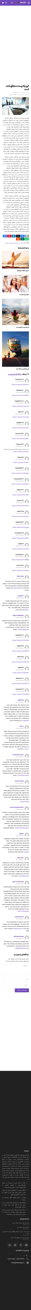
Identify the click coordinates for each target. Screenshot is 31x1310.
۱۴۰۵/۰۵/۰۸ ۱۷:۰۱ (20, 648)
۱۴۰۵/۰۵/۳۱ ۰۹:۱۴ (20, 884)
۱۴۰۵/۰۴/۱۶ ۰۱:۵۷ (20, 535)
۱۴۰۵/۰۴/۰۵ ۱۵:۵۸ (19, 492)
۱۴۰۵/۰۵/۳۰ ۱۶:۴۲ (19, 783)
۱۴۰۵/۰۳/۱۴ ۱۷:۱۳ (20, 381)
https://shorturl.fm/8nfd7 (20, 428)
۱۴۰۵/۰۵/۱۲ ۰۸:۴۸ (19, 670)
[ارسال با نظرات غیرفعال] (15, 252)
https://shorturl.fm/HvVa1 (20, 549)
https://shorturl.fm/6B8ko (20, 538)
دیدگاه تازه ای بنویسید (15, 374)
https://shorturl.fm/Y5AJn (20, 517)
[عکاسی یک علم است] (15, 276)
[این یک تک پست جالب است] (15, 332)
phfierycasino (17, 929)
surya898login (24, 802)
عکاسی (21, 243)
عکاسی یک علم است (24, 294)
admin (15, 92)
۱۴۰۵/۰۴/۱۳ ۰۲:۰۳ (20, 524)
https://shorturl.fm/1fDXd (21, 694)
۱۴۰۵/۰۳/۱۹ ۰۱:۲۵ (20, 392)
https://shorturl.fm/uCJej (21, 417)
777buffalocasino (23, 775)
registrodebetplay (23, 630)
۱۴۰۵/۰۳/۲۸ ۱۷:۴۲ (19, 446)
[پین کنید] (9, 236)
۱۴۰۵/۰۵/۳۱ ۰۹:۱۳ (20, 836)
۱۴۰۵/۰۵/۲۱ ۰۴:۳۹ (20, 702)
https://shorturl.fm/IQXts (21, 673)
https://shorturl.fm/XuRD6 (20, 395)
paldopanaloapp (20, 948)
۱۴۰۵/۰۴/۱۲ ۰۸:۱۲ (20, 513)
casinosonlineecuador (22, 828)
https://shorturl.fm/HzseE (20, 571)
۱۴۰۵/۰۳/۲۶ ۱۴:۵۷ (19, 414)
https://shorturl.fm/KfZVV (20, 651)
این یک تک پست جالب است (22, 369)
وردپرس (11, 243)
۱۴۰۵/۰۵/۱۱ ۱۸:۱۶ (20, 659)
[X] (20, 1245)
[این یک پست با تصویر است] (15, 300)
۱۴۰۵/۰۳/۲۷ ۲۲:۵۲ (19, 436)
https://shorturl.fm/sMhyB (20, 560)
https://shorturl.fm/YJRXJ (20, 506)
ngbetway (26, 721)
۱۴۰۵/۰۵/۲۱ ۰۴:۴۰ (20, 728)
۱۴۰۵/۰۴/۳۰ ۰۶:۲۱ (20, 637)
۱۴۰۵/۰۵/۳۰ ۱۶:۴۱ (20, 757)
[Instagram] (6, 2)
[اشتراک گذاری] (22, 236)
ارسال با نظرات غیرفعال (23, 270)
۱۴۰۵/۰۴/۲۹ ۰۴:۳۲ (19, 557)
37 (12, 95)
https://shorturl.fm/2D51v (21, 495)
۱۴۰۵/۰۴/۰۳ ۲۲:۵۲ (19, 481)
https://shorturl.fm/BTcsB (20, 662)
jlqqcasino (25, 876)
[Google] (15, 1245)
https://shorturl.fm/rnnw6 (20, 406)
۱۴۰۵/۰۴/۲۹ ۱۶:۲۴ (20, 578)
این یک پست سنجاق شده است (20, 1238)
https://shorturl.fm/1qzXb (21, 527)
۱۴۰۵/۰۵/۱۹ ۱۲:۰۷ (20, 691)
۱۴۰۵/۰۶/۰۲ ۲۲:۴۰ (20, 938)
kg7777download (23, 911)
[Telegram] (2, 2)
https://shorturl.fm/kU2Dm (20, 473)
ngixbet (26, 852)
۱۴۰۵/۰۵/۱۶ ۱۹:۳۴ (20, 680)
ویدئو (6, 243)
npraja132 (26, 610)
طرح (24, 243)
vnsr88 (26, 749)
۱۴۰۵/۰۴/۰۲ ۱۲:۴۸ (20, 470)
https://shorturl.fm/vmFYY (20, 385)
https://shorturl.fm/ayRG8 (20, 439)
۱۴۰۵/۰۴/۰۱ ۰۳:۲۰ (20, 459)
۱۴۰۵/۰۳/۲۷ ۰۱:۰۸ (20, 425)
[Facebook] (26, 1245)
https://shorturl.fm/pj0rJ (21, 452)
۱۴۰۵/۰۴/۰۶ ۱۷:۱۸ (20, 503)
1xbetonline (17, 588)
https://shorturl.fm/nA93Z (20, 684)
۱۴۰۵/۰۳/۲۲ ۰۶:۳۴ (19, 403)
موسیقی (16, 243)
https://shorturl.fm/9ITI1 (21, 463)
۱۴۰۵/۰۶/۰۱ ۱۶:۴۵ (20, 919)
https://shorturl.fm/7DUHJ (20, 484)
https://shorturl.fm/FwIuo (20, 640)
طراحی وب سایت (22, 95)
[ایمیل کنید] (27, 236)
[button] (29, 3)
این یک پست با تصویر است (22, 327)
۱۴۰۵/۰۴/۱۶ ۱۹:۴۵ (20, 546)
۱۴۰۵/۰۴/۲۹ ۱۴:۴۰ (20, 567)
